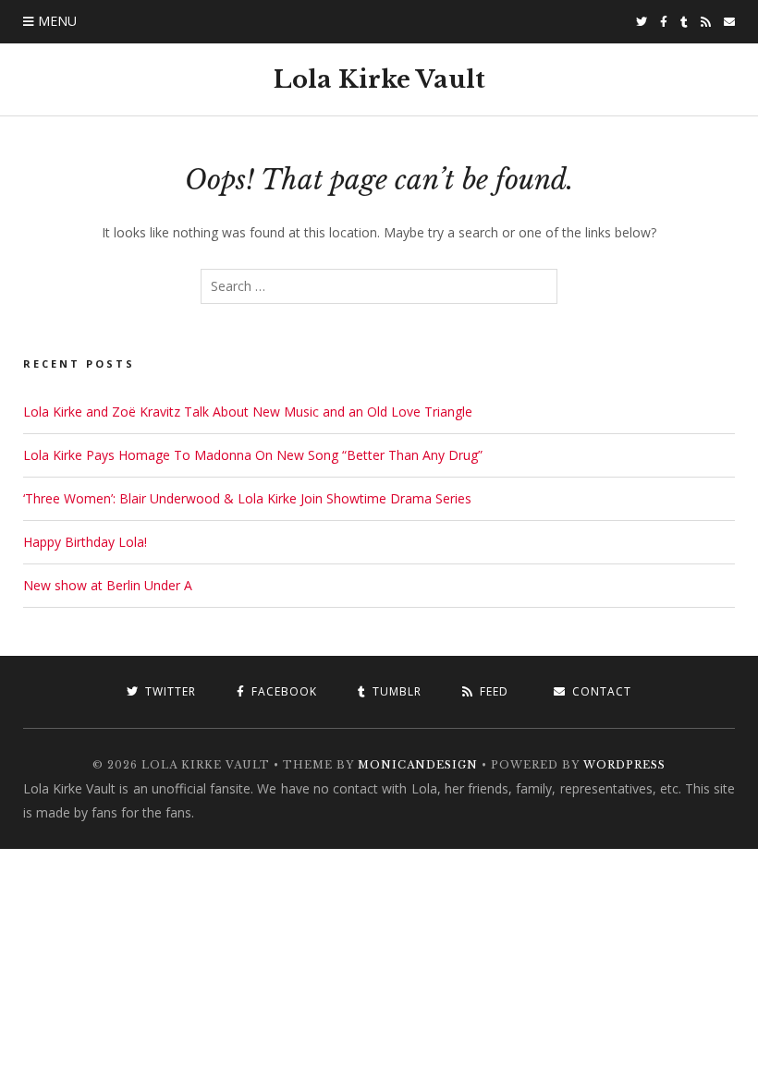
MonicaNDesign (418, 764)
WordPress (624, 764)
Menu (57, 21)
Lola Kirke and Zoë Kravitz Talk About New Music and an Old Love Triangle (247, 411)
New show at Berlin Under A (107, 585)
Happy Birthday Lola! (85, 542)
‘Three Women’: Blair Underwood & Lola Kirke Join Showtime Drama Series (247, 498)
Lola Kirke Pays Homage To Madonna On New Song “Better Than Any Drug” (253, 455)
